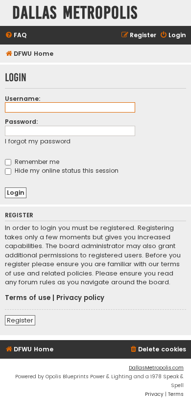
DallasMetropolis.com (156, 367)
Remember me (36, 162)
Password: (21, 121)
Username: (23, 98)
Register (20, 320)
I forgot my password (38, 141)
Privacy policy (80, 298)
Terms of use (27, 298)
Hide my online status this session (66, 170)
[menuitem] (15, 35)
